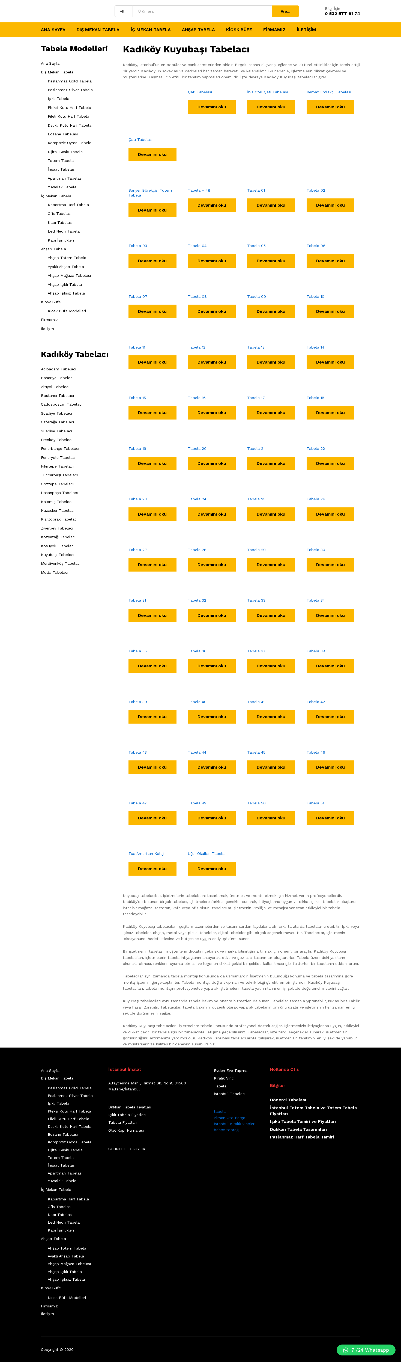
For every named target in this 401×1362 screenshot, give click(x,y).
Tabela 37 (256, 651)
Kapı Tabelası (60, 222)
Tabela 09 (256, 296)
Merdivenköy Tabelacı (60, 563)
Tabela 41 (256, 702)
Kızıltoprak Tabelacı (59, 519)
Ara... (285, 11)
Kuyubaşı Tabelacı (57, 554)
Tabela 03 (137, 245)
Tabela (220, 1086)
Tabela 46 (316, 752)
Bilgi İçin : (334, 8)
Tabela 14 (315, 347)
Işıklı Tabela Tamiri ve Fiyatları (303, 1121)
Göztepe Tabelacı (57, 484)
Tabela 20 (197, 448)
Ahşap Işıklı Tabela (65, 284)
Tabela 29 (256, 550)
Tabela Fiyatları (122, 1122)
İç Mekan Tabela (56, 196)
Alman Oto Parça (229, 1118)
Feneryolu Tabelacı (58, 457)
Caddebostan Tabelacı (61, 404)
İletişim (306, 30)
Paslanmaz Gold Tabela (70, 81)
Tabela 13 (256, 347)
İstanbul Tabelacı (230, 1094)
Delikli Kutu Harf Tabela (69, 125)
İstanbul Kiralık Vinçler (234, 1124)
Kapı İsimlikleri (61, 240)
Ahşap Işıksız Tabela (66, 293)
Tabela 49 (197, 803)
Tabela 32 (197, 600)
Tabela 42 (316, 702)
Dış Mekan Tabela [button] (98, 30)
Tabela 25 (256, 499)
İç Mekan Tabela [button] (151, 30)
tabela (220, 1111)
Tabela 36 (197, 651)
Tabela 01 (256, 190)
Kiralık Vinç (224, 1078)
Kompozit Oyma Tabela (69, 143)
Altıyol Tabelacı (55, 387)
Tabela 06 (316, 245)
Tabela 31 (137, 600)
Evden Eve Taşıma (230, 1070)
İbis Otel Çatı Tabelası (267, 92)
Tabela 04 (197, 245)
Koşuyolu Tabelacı (57, 546)
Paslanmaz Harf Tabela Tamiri (302, 1137)
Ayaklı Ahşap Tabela (66, 266)
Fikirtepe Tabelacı (57, 466)
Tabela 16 (197, 397)
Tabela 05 (256, 245)
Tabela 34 (316, 600)
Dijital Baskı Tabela (65, 152)
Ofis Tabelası (59, 213)
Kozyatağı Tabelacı (58, 537)
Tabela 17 (256, 397)
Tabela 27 (137, 550)
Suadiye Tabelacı (56, 413)
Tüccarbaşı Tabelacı (59, 475)
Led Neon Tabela (64, 231)
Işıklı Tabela (58, 98)
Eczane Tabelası (63, 134)
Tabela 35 (137, 651)
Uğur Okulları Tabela (206, 853)
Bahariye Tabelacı (57, 378)
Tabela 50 (256, 803)
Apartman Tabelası (65, 178)
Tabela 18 (315, 397)
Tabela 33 (256, 600)
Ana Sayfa (53, 30)
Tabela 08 (197, 296)
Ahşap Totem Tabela (67, 257)
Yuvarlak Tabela (62, 187)
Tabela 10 (315, 296)
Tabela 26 (316, 499)
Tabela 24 (197, 499)
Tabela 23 (137, 499)
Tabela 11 (136, 347)
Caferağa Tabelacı (57, 422)
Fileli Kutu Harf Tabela (68, 116)
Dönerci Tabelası (288, 1099)
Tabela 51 (315, 803)
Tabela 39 (137, 702)
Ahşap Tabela (53, 249)
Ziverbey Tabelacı (57, 528)
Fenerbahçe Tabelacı (60, 448)
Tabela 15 (137, 397)
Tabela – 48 (199, 190)
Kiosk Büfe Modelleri (67, 311)
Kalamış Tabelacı (56, 501)
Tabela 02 (316, 190)
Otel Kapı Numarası (126, 1130)
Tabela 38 (316, 651)
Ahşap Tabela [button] (198, 30)
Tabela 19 (137, 448)
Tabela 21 (256, 448)
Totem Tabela (61, 160)
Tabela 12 (196, 347)
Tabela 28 (197, 550)
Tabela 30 (316, 550)
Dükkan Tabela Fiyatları (129, 1107)
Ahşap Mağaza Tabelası (69, 275)
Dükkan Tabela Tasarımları (298, 1129)
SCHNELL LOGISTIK (126, 1149)
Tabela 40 (197, 702)
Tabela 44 (197, 752)
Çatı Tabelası (140, 139)
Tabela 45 (256, 752)
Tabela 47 (137, 803)
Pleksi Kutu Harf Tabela (69, 107)
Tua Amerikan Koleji (146, 853)
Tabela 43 (137, 752)
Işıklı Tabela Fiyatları (127, 1115)
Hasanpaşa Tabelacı (59, 492)
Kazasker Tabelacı (57, 510)
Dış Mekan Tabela (57, 72)
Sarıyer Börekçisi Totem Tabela (150, 192)
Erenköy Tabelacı (56, 440)
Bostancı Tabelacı (57, 395)
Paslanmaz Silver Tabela (70, 90)
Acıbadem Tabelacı (58, 369)
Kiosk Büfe (51, 302)
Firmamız (274, 30)
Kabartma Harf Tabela (68, 205)
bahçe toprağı (226, 1130)
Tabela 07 (137, 296)
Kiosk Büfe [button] (239, 30)
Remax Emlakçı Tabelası (329, 92)
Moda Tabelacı (54, 572)
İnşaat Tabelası (62, 169)
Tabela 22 (316, 448)
